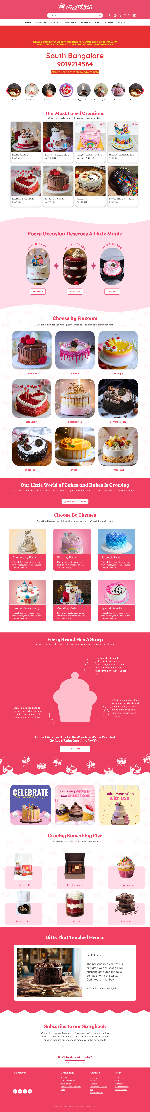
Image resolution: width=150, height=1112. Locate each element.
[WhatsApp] (115, 15)
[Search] (100, 15)
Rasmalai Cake (82, 199)
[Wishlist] (129, 15)
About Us (121, 22)
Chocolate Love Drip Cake (54, 199)
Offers (63, 1089)
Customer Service (122, 1086)
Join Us (92, 1081)
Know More (75, 749)
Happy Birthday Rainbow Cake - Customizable (89, 155)
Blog (91, 1089)
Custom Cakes (120, 1078)
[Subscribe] (91, 1046)
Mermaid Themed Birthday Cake (121, 155)
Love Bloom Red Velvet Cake (23, 199)
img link (15, 332)
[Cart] (134, 15)
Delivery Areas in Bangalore (71, 1086)
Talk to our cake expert (75, 1063)
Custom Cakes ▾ (70, 22)
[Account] (124, 15)
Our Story (93, 1078)
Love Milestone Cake (20, 155)
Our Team (93, 1083)
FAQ (117, 1081)
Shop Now (38, 291)
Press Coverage (121, 1089)
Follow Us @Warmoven (76, 501)
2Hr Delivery (109, 22)
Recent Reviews (67, 1078)
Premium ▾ (97, 22)
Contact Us (119, 1083)
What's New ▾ (85, 22)
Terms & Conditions (68, 1081)
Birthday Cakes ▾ (41, 22)
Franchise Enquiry (96, 1092)
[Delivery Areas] (110, 15)
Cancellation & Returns (98, 1086)
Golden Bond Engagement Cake (57, 155)
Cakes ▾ (28, 22)
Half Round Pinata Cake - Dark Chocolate (121, 199)
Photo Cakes (55, 22)
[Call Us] (120, 15)
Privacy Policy (66, 1083)
